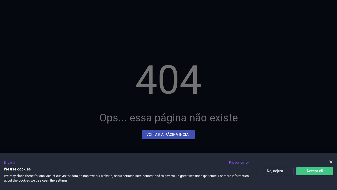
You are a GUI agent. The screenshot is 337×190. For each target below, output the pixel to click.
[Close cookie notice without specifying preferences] (331, 162)
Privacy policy (239, 162)
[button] (12, 162)
